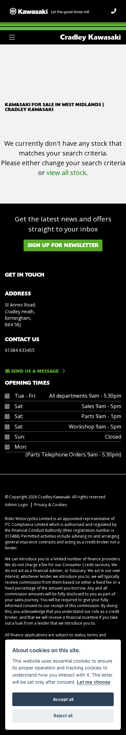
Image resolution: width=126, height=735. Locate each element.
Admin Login (16, 504)
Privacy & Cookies (50, 504)
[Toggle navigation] (12, 37)
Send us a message (34, 371)
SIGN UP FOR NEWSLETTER (63, 245)
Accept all (63, 699)
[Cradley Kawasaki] (49, 10)
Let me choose (93, 682)
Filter (104, 55)
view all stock (66, 172)
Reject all (63, 715)
